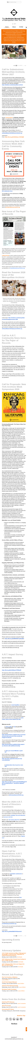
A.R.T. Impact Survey (12, 654)
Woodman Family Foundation (9, 989)
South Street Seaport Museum (9, 982)
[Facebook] (7, 1019)
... (23, 65)
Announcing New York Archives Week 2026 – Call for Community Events (13, 145)
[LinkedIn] (14, 1019)
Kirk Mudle (19, 957)
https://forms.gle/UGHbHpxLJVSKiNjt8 (14, 137)
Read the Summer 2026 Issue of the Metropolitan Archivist (13, 275)
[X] (10, 1019)
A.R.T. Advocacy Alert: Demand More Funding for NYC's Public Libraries (13, 695)
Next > (24, 65)
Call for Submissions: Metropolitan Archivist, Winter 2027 (13, 72)
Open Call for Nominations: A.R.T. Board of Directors (12, 853)
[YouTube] (17, 1019)
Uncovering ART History (8, 1009)
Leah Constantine (22, 1003)
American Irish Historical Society (10, 985)
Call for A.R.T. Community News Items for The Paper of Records (14, 339)
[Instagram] (21, 1019)
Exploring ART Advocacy (8, 1002)
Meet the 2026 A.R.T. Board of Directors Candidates (12, 804)
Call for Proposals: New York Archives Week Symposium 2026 (14, 386)
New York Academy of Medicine (9, 977)
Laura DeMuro (5, 979)
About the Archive (6, 1005)
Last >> (25, 65)
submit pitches (9, 117)
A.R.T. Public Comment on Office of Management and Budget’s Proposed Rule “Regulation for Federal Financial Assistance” (14, 954)
